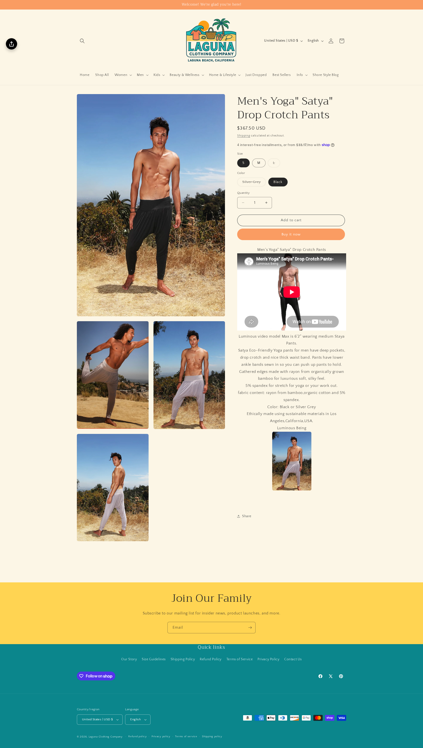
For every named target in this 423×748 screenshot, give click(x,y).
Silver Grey (254, 183)
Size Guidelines (154, 659)
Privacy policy (161, 736)
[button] (82, 41)
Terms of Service (239, 659)
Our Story (129, 659)
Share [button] (246, 516)
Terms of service (186, 736)
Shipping (243, 135)
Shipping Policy (183, 659)
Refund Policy (211, 659)
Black (277, 182)
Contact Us (293, 659)
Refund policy (137, 736)
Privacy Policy (268, 659)
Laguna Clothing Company (106, 736)
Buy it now (291, 234)
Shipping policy (212, 736)
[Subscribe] (250, 627)
